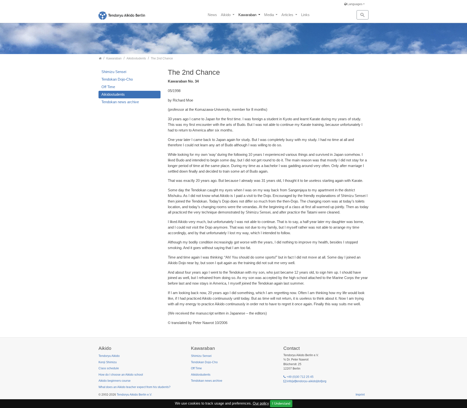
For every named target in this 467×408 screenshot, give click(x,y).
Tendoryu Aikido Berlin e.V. (134, 394)
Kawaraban (247, 15)
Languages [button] (354, 4)
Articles (287, 15)
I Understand (281, 403)
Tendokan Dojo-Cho (117, 79)
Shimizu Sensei (113, 72)
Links (305, 15)
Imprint (360, 394)
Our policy (261, 403)
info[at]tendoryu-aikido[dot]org (306, 381)
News (212, 15)
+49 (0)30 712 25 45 (300, 377)
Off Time (108, 87)
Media (269, 15)
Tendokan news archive (120, 102)
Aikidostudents (113, 94)
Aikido (226, 15)
